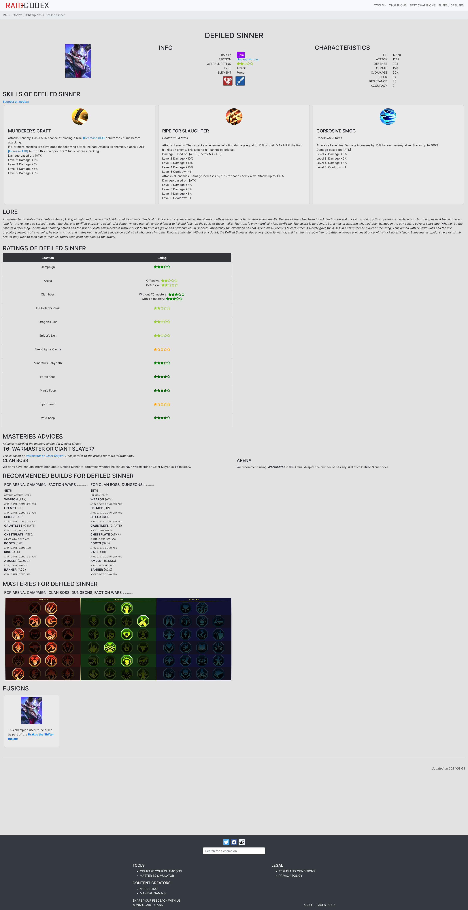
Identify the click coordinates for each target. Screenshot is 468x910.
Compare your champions (161, 871)
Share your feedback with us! (157, 900)
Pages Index (325, 905)
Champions (398, 5)
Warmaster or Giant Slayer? (45, 456)
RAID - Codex (12, 15)
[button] (34, 608)
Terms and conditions (297, 871)
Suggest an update (16, 101)
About (309, 905)
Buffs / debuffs (451, 5)
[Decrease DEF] (94, 138)
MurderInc (148, 889)
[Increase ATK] (18, 151)
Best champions (422, 5)
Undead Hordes (247, 59)
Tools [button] (379, 5)
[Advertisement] (234, 798)
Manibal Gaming (153, 893)
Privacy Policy (291, 875)
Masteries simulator (157, 875)
